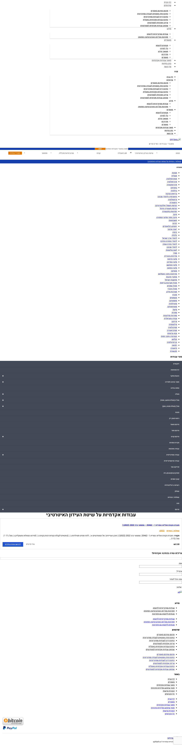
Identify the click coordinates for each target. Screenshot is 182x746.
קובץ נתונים (175, 479)
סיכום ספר (175, 430)
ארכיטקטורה (172, 184)
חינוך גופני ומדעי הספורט (166, 217)
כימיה (174, 232)
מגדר (175, 253)
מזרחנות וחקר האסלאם (167, 273)
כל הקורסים (170, 693)
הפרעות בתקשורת (169, 211)
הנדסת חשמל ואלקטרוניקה (166, 205)
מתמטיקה (173, 300)
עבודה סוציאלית (170, 318)
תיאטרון (173, 348)
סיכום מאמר (174, 424)
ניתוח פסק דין (174, 418)
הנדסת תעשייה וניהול (168, 208)
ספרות (174, 312)
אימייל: (179, 571)
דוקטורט (176, 363)
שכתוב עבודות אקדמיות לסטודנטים (154, 25)
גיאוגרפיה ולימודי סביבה (167, 196)
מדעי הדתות (172, 259)
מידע (169, 28)
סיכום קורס (90, 436)
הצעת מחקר (90, 376)
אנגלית (174, 175)
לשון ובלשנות (171, 250)
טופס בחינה (175, 388)
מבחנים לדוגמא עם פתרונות (163, 613)
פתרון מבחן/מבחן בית (171, 473)
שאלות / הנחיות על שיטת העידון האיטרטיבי (164, 161)
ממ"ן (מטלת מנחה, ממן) (90, 406)
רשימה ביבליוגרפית (172, 485)
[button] (114, 71)
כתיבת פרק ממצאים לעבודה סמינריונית (152, 13)
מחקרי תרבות (171, 276)
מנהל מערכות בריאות (168, 282)
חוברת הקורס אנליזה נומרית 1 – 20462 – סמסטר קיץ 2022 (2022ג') (150, 525)
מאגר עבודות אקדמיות (161, 60)
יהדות (174, 223)
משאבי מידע (163, 51)
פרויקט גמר (175, 467)
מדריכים (165, 54)
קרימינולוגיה (172, 342)
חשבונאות (173, 220)
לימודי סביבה (172, 247)
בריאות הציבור (171, 193)
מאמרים (167, 40)
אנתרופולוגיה (171, 178)
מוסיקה (174, 270)
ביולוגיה (174, 190)
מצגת (177, 412)
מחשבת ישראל (171, 279)
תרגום (90, 509)
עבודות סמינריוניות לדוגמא (157, 34)
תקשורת (173, 351)
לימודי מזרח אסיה (170, 244)
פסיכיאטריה (172, 330)
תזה (177, 503)
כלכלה (174, 235)
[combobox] (168, 153)
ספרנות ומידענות (170, 315)
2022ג (162, 530)
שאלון (177, 491)
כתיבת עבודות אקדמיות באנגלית (155, 19)
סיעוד (174, 309)
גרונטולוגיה (172, 199)
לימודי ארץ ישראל (169, 238)
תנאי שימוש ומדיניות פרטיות (163, 688)
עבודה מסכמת (174, 448)
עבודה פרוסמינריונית (171, 461)
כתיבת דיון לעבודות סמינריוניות (156, 16)
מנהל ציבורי (172, 288)
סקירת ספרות (174, 442)
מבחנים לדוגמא (162, 45)
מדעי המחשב (171, 264)
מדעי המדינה (172, 262)
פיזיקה (174, 321)
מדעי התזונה (172, 267)
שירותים (167, 5)
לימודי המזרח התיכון (168, 241)
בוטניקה (173, 187)
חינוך (175, 214)
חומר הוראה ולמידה (90, 382)
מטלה (90, 394)
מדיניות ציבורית (170, 256)
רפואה (174, 345)
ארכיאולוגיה (172, 181)
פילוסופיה (173, 324)
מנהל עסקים (172, 285)
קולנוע (174, 339)
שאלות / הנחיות (173, 497)
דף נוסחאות (175, 370)
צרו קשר (167, 66)
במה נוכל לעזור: (175, 579)
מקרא (174, 294)
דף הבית (167, 2)
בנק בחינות (166, 63)
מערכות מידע (171, 291)
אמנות (174, 172)
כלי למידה (164, 48)
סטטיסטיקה (172, 306)
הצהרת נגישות (169, 691)
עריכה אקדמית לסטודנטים (157, 22)
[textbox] (168, 153)
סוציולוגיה (173, 303)
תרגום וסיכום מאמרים (159, 10)
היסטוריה (173, 202)
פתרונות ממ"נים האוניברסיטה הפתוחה (153, 37)
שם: (180, 563)
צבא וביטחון (172, 333)
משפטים (173, 297)
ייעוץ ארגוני (172, 229)
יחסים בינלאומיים (170, 226)
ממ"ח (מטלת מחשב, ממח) (90, 400)
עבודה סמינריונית (90, 455)
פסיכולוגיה (172, 327)
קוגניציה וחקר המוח (169, 336)
